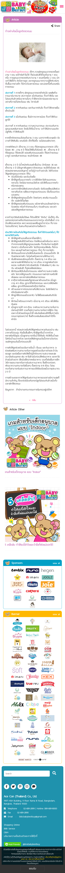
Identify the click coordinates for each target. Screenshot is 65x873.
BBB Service (9, 828)
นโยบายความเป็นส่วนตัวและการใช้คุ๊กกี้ (20, 836)
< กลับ (32, 400)
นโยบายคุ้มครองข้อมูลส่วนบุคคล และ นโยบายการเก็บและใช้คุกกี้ (41, 858)
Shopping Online (12, 825)
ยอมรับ (32, 868)
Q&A (6, 832)
